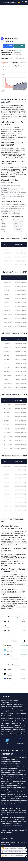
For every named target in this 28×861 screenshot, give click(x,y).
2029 (20, 58)
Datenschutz (18, 825)
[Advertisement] (14, 15)
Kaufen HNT (8, 45)
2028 (17, 58)
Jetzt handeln (19, 45)
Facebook (20, 743)
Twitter (7, 743)
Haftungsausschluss (6, 825)
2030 (22, 58)
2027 (14, 58)
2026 (11, 58)
